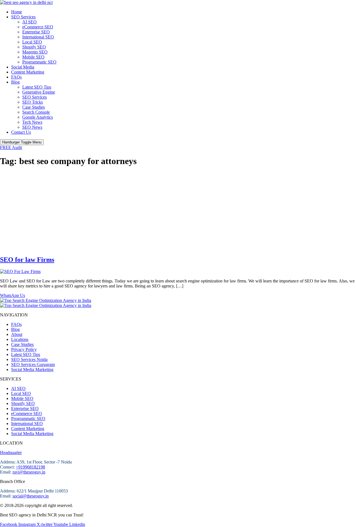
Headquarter (11, 452)
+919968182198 (30, 467)
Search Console (36, 112)
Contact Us (21, 132)
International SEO (38, 37)
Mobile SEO (33, 57)
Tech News (32, 122)
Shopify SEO (34, 47)
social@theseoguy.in (31, 496)
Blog (15, 82)
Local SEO (32, 42)
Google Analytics (37, 117)
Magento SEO (35, 52)
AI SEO (29, 21)
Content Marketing (27, 72)
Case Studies (33, 107)
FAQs (16, 77)
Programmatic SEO (39, 62)
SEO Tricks (32, 102)
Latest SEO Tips (36, 87)
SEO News (32, 127)
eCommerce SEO (37, 27)
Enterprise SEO (36, 32)
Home (16, 11)
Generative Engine (38, 92)
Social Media (22, 67)
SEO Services (23, 16)
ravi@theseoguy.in (29, 472)
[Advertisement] (178, 211)
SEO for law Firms (27, 259)
